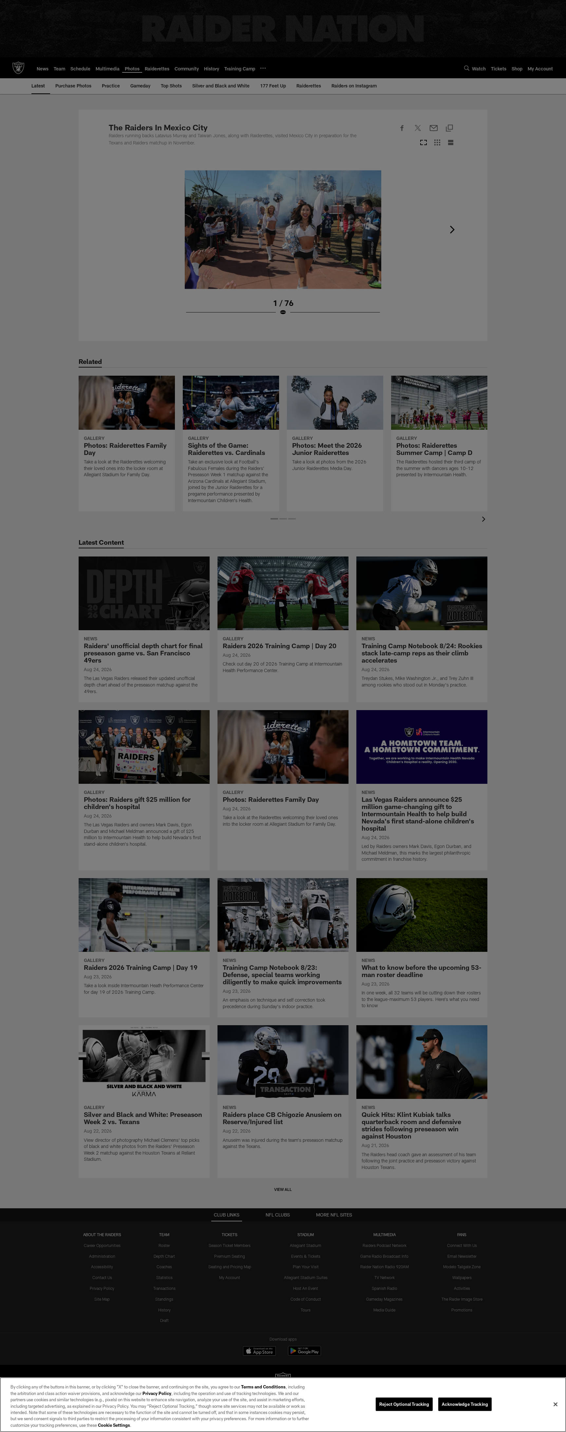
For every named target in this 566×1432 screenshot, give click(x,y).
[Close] (555, 1404)
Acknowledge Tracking (465, 1403)
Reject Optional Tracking (404, 1403)
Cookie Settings (114, 1425)
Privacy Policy (156, 1393)
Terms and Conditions (263, 1386)
